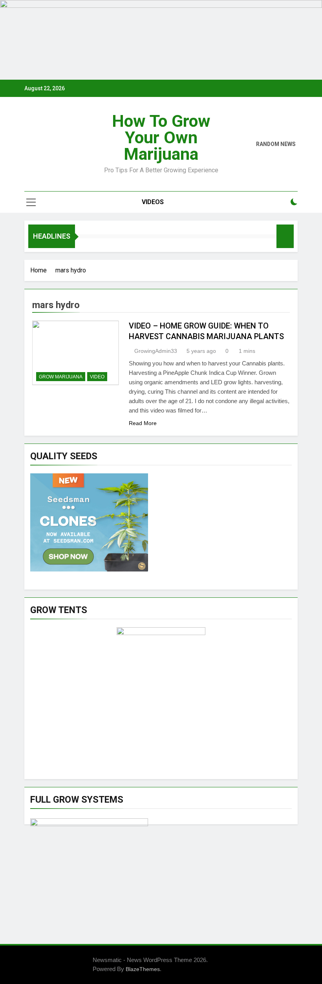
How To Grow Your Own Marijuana (161, 137)
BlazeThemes (143, 969)
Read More (143, 423)
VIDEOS (153, 202)
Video (97, 377)
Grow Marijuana (60, 377)
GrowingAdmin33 (155, 351)
